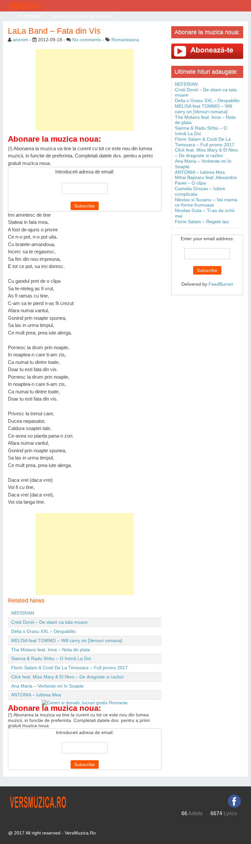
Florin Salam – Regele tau (202, 221)
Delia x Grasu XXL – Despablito (43, 631)
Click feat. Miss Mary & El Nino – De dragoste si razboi (67, 676)
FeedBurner (221, 284)
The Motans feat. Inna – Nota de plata (50, 649)
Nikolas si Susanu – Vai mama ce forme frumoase (206, 202)
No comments (86, 39)
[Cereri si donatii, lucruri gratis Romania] (84, 702)
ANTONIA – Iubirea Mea (36, 694)
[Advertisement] (85, 90)
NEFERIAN (22, 613)
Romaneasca (125, 39)
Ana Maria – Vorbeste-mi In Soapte (47, 686)
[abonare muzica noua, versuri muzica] (207, 51)
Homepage (29, 15)
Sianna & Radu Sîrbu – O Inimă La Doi (51, 658)
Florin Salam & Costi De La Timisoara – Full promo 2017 (69, 667)
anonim (20, 39)
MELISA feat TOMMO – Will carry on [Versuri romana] (66, 640)
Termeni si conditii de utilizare (81, 16)
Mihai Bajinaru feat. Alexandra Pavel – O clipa (206, 180)
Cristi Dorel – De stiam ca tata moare (49, 622)
